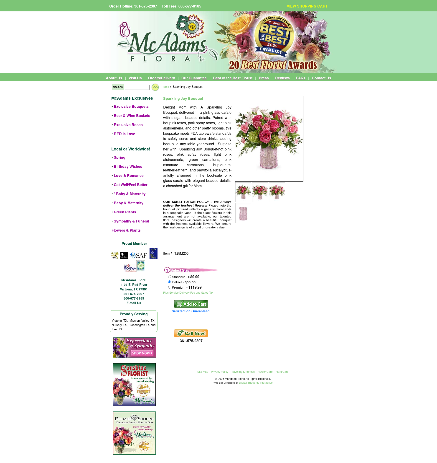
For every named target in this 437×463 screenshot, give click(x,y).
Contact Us (321, 77)
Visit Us (135, 77)
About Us (114, 77)
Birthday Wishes (128, 166)
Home (165, 86)
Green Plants (125, 212)
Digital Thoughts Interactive (256, 382)
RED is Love (124, 133)
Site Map (202, 371)
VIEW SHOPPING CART (307, 6)
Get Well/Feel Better (130, 184)
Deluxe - (184, 281)
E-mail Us (134, 302)
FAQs (300, 77)
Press (264, 77)
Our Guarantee (194, 77)
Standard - (185, 276)
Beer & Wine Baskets (132, 115)
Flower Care (265, 371)
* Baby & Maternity (130, 193)
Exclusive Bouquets (131, 106)
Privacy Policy (219, 371)
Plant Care (282, 371)
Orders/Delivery (161, 77)
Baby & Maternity (128, 202)
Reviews (282, 77)
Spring (119, 157)
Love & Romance (129, 175)
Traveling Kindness (243, 371)
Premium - (187, 287)
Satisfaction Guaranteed (191, 311)
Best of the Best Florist (232, 77)
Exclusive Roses (128, 124)
